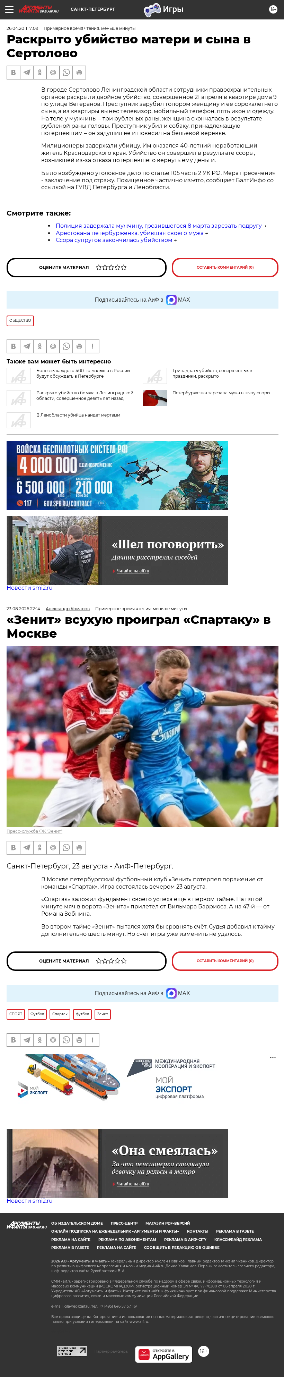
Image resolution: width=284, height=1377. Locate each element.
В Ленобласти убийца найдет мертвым (78, 415)
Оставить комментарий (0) (225, 267)
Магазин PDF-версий (167, 1223)
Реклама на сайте (70, 1239)
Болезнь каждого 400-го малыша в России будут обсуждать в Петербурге (83, 373)
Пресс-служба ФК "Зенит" (34, 831)
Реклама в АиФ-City (185, 1239)
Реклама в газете (235, 1231)
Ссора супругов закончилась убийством (114, 240)
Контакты (197, 1231)
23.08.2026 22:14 (23, 608)
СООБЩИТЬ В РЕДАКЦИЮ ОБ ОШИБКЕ (182, 1247)
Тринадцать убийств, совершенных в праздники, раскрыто (212, 373)
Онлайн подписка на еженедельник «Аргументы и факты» (115, 1231)
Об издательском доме (77, 1223)
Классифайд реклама (238, 1239)
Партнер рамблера (111, 1351)
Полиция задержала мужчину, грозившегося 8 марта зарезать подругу (159, 225)
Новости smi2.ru (30, 588)
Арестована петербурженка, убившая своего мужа (130, 233)
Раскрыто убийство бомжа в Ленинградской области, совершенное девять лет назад (84, 395)
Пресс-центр (124, 1223)
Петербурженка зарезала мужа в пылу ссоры (221, 392)
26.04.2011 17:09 (22, 28)
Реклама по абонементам (127, 1239)
